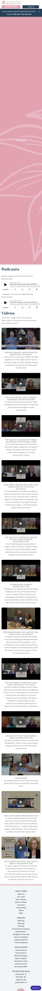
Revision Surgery (21, 956)
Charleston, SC (21, 974)
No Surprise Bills (21, 966)
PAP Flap (21, 926)
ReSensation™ (21, 932)
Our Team (21, 897)
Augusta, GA (21, 980)
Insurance (21, 905)
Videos (21, 910)
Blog (21, 913)
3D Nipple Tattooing (21, 934)
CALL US (31, 7)
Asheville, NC (21, 977)
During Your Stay (21, 961)
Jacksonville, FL (21, 982)
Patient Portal (21, 950)
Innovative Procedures (21, 929)
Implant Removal (21, 940)
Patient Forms (21, 953)
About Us (21, 894)
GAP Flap (21, 923)
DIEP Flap (21, 921)
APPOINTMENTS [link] (12, 7)
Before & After (21, 902)
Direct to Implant (21, 937)
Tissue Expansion (21, 942)
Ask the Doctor (21, 964)
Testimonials (21, 908)
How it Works (21, 899)
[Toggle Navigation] (38, 2)
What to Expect (21, 958)
